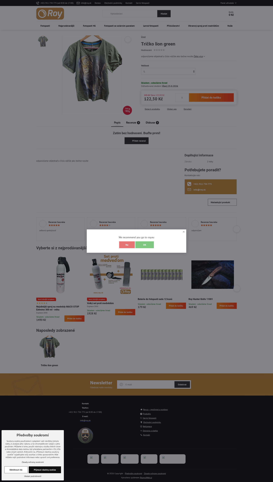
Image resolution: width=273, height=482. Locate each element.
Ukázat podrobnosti (32, 476)
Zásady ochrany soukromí (33, 462)
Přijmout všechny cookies (45, 469)
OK (144, 244)
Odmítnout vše (16, 469)
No (127, 244)
